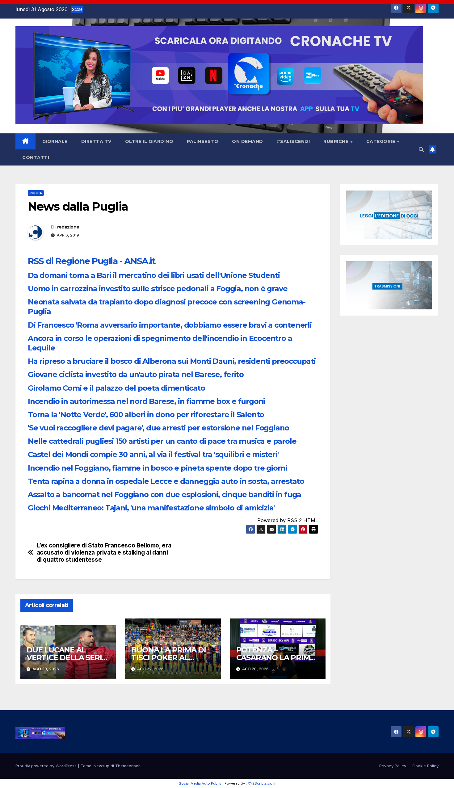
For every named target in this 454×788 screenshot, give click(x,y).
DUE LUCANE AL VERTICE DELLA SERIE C (66, 657)
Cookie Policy (425, 765)
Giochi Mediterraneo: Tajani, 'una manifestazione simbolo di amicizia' (151, 507)
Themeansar (127, 765)
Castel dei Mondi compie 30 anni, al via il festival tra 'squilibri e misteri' (153, 454)
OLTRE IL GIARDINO (149, 141)
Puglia (36, 193)
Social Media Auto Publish (201, 783)
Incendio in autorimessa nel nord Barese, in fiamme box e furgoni (146, 401)
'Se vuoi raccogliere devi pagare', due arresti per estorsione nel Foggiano (158, 427)
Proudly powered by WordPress (46, 765)
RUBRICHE (336, 141)
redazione (68, 227)
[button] (421, 149)
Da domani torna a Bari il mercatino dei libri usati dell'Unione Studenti (154, 275)
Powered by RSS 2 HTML (287, 520)
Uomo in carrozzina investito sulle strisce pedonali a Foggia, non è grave (157, 288)
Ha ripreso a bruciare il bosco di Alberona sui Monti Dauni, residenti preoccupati (172, 361)
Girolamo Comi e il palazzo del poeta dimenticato (116, 388)
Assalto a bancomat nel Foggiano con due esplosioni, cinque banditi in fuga (164, 494)
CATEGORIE (381, 141)
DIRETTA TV (96, 141)
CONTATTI (35, 157)
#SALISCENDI (293, 141)
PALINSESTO (202, 141)
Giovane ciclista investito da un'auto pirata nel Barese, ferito (135, 374)
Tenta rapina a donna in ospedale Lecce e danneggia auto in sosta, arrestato (166, 481)
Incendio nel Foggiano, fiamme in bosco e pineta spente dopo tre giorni (157, 467)
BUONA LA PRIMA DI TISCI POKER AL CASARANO (168, 657)
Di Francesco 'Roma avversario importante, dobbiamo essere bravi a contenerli (170, 325)
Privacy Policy (392, 765)
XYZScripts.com (261, 783)
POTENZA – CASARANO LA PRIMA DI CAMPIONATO (275, 657)
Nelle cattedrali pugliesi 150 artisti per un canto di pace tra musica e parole (162, 441)
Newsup (101, 765)
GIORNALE (55, 141)
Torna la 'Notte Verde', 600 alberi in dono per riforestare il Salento (146, 414)
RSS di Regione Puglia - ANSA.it (92, 261)
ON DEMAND (247, 141)
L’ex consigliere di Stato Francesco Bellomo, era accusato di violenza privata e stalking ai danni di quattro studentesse (104, 552)
